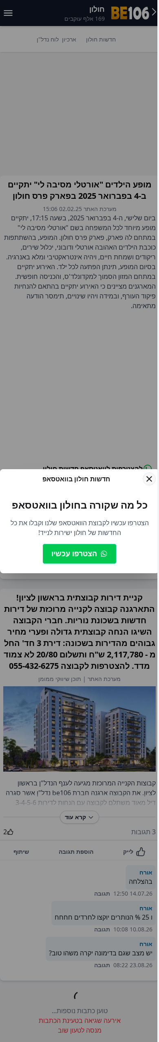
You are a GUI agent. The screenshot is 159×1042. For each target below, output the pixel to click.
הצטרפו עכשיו (74, 553)
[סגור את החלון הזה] (149, 478)
